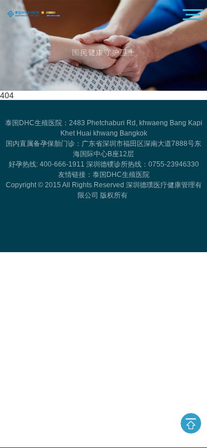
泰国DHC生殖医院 (121, 175)
